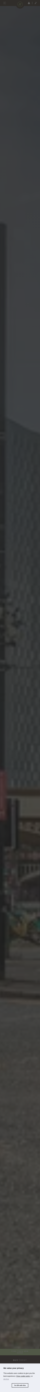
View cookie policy (23, 1376)
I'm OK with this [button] (20, 1385)
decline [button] (6, 1379)
